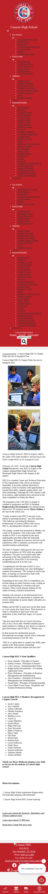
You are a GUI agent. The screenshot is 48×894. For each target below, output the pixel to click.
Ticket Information (25, 93)
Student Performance (26, 54)
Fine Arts (21, 129)
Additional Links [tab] (24, 337)
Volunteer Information (26, 173)
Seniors (20, 158)
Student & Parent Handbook (29, 163)
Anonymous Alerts (39, 892)
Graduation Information (27, 134)
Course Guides (23, 120)
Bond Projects (23, 42)
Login (15, 870)
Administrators (23, 61)
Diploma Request (24, 127)
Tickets (26, 892)
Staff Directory (23, 71)
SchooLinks (22, 156)
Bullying (21, 110)
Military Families (24, 146)
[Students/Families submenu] (13, 105)
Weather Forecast (24, 98)
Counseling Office (25, 64)
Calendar (16, 892)
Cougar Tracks (23, 117)
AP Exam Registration (26, 175)
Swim (19, 95)
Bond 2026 (22, 44)
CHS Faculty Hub (25, 73)
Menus (20, 141)
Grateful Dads (23, 137)
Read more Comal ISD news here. (17, 825)
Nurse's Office (23, 69)
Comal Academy (24, 115)
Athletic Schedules (25, 83)
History (20, 52)
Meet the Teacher (24, 139)
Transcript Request (25, 168)
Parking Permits (24, 154)
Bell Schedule (23, 107)
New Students (23, 149)
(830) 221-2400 (27, 855)
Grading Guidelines (25, 132)
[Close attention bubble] (44, 861)
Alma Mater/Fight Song (27, 39)
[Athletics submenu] (13, 79)
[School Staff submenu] (13, 59)
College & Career (24, 112)
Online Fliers (22, 151)
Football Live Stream (26, 88)
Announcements (9, 354)
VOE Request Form (25, 170)
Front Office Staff (24, 66)
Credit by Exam (24, 122)
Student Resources (25, 166)
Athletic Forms (23, 81)
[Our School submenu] (13, 37)
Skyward (21, 161)
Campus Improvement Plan (28, 47)
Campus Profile (24, 49)
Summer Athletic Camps (27, 90)
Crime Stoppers (24, 124)
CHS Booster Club (25, 86)
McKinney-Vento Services (28, 144)
